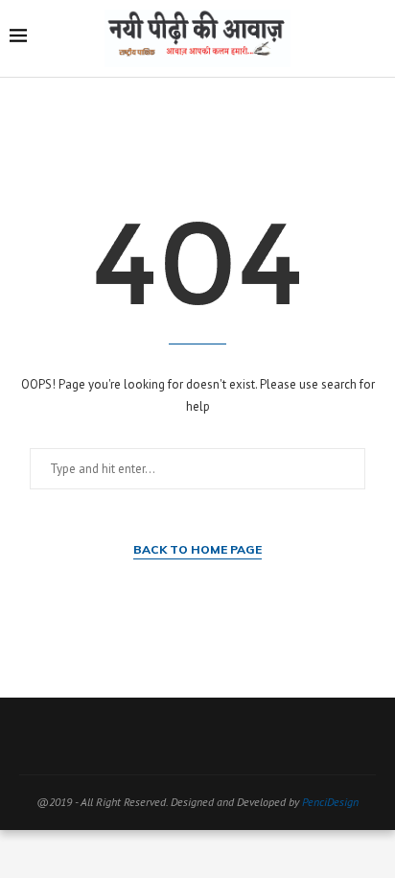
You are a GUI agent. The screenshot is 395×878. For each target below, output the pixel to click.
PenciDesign (330, 802)
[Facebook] (135, 736)
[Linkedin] (235, 736)
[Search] (375, 38)
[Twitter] (160, 736)
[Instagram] (185, 736)
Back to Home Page (197, 549)
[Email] (260, 736)
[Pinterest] (210, 736)
